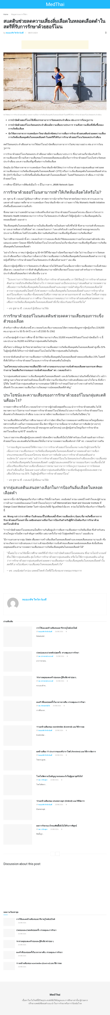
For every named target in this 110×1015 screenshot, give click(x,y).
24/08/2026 (57, 706)
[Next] (57, 854)
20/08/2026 (59, 730)
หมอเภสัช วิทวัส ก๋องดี (14, 33)
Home (5, 14)
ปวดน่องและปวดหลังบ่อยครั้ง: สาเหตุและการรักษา (57, 652)
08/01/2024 (33, 33)
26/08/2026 (59, 631)
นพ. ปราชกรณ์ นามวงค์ (45, 656)
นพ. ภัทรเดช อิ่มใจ (44, 706)
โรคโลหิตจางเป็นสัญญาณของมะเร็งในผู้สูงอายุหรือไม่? (59, 776)
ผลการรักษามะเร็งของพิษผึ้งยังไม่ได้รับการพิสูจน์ (56, 825)
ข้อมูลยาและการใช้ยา (19, 14)
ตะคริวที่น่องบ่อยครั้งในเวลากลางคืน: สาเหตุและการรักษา (60, 702)
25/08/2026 (60, 656)
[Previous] (52, 854)
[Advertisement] (55, 44)
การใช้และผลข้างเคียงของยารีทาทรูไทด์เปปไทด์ (56, 628)
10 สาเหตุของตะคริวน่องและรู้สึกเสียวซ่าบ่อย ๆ (56, 677)
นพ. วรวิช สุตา (43, 780)
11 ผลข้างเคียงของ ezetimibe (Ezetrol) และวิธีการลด (60, 726)
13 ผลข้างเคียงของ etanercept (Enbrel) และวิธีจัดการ (60, 801)
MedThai (55, 4)
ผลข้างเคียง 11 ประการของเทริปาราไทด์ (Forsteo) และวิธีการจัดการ (66, 751)
